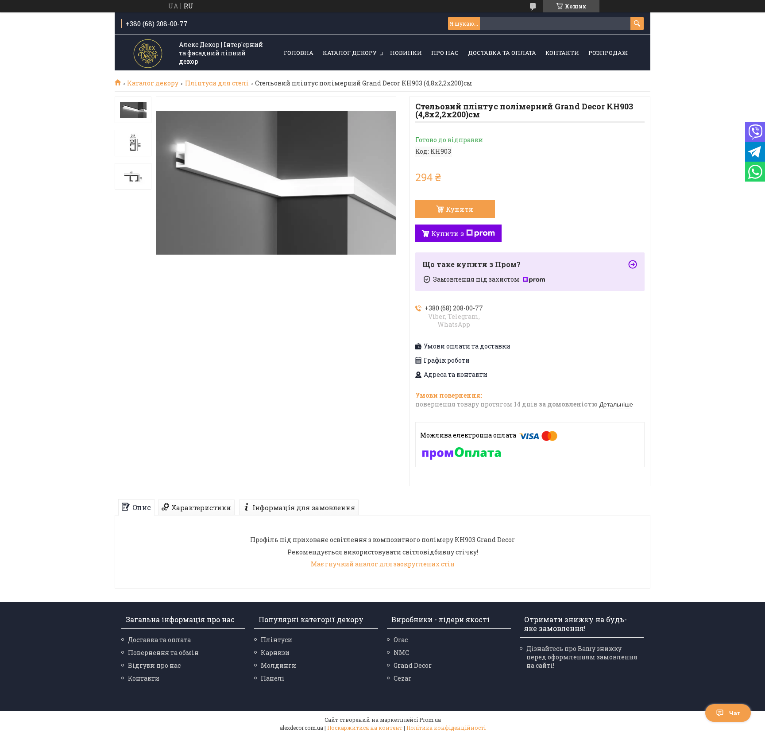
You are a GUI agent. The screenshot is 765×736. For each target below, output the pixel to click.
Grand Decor (413, 665)
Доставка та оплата (502, 53)
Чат (734, 713)
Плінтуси (276, 639)
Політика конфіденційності (446, 727)
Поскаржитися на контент (364, 727)
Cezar (402, 678)
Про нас (445, 53)
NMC (401, 652)
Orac (401, 639)
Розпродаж (608, 53)
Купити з (447, 233)
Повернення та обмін (163, 652)
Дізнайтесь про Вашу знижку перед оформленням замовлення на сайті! (582, 657)
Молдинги (278, 665)
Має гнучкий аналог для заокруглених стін (383, 564)
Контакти (562, 53)
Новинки (406, 53)
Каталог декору (350, 53)
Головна (298, 53)
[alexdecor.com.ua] (148, 53)
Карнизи (275, 652)
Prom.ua (430, 719)
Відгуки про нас (154, 665)
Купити (459, 209)
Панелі (273, 678)
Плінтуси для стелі (217, 83)
